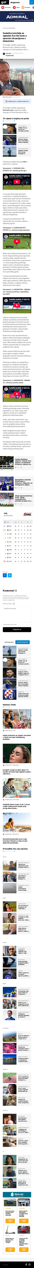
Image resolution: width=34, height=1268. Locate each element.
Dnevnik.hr (8, 7)
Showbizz (27, 7)
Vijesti (18, 7)
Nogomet (15, 2)
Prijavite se (17, 629)
